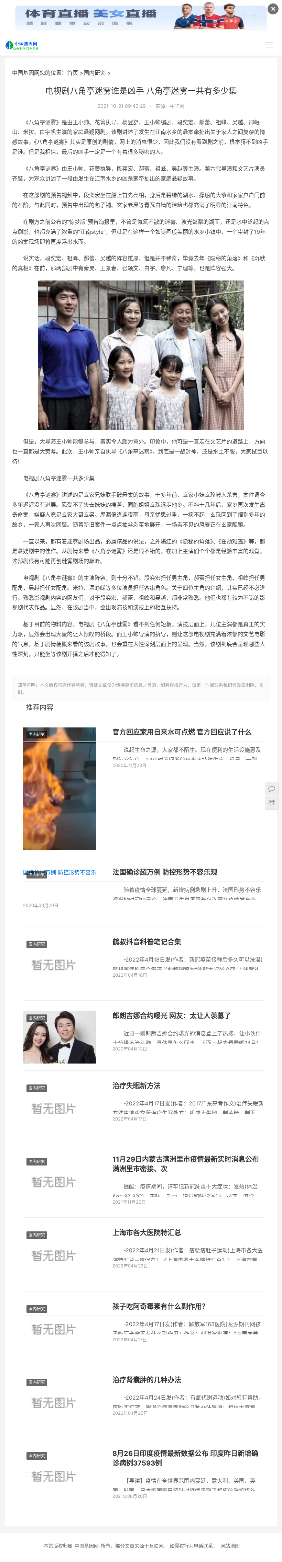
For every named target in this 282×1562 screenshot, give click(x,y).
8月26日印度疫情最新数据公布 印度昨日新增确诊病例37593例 (185, 1458)
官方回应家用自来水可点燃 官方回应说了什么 (182, 732)
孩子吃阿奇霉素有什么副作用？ (160, 1306)
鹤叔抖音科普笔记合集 (146, 942)
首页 (72, 72)
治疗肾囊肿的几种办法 (146, 1380)
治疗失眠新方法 (136, 1086)
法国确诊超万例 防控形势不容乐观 (164, 872)
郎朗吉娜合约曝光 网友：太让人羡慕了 (171, 1016)
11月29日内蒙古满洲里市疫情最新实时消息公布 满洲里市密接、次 (185, 1164)
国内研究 (95, 72)
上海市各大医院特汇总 (146, 1233)
